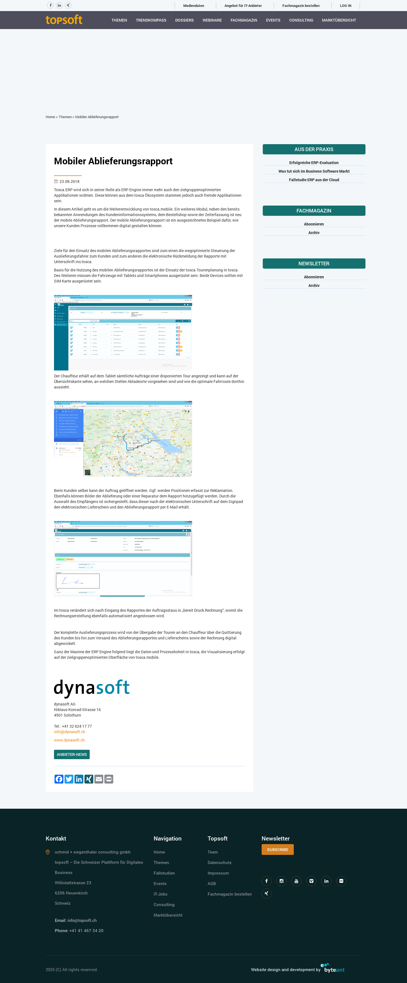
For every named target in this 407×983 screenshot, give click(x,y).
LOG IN (345, 5)
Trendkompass (151, 20)
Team (213, 852)
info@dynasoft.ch (69, 731)
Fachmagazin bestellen (301, 5)
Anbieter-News (72, 754)
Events (273, 20)
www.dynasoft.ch (69, 740)
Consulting (301, 20)
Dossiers (184, 20)
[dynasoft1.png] (123, 332)
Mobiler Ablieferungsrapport (97, 116)
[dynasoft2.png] (123, 438)
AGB (212, 883)
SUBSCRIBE (277, 849)
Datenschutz (220, 862)
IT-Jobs (161, 894)
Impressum (218, 873)
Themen (119, 20)
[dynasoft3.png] (123, 558)
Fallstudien (164, 873)
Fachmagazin (244, 20)
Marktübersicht (339, 20)
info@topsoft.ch (82, 920)
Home (50, 116)
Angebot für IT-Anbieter (243, 5)
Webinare (212, 20)
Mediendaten (193, 5)
